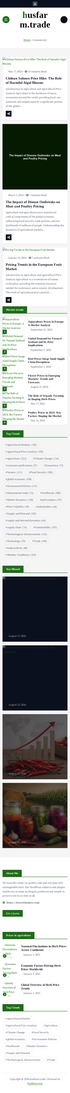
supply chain (17, 527)
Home (27, 40)
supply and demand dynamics (26, 520)
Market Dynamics (20, 499)
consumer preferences (22, 465)
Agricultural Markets (22, 444)
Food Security (42, 472)
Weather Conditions (21, 554)
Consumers (55, 465)
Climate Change (46, 458)
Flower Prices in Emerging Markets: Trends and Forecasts (44, 379)
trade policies (17, 548)
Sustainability (46, 527)
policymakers (51, 499)
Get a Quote (13, 913)
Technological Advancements (27, 534)
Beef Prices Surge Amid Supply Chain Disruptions (46, 360)
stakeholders (47, 506)
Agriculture (16, 458)
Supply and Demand (21, 513)
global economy (19, 479)
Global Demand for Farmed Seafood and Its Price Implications (44, 342)
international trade (20, 493)
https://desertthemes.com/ (23, 902)
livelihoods (51, 493)
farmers (14, 472)
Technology (16, 541)
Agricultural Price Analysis (25, 451)
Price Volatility (18, 506)
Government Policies (22, 486)
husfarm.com (35, 1083)
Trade (40, 541)
